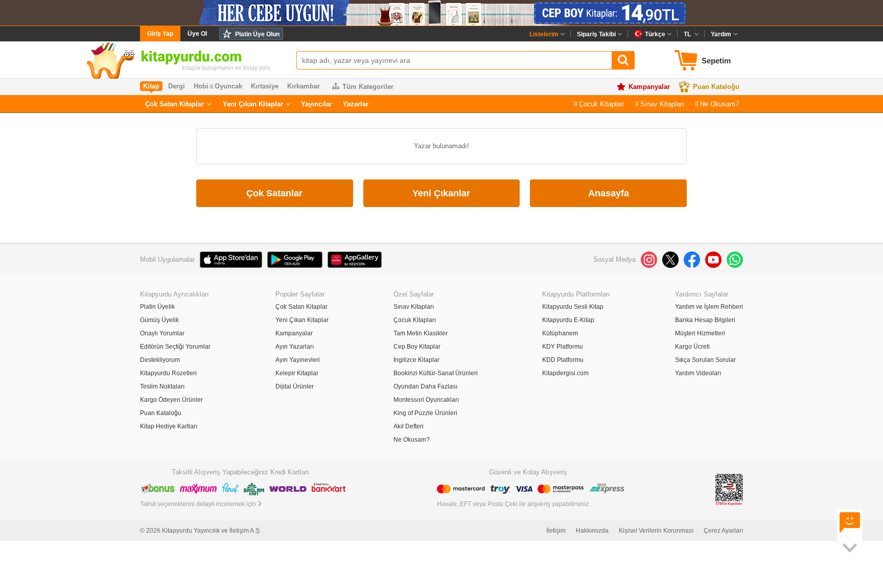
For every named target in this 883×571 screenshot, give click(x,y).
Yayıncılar (316, 104)
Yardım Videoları (698, 373)
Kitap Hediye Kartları (168, 426)
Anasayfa (608, 193)
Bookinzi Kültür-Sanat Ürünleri (435, 373)
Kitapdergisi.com (565, 373)
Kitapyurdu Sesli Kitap (572, 306)
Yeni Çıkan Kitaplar (253, 104)
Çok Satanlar (274, 193)
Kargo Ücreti (692, 346)
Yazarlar (355, 104)
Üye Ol (197, 33)
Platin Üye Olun (257, 34)
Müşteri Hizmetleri (700, 333)
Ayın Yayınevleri (297, 359)
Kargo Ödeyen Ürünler (171, 399)
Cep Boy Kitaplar (416, 346)
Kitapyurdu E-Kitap (568, 320)
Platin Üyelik (157, 306)
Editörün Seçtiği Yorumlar (175, 346)
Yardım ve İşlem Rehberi (709, 306)
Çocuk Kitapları (601, 104)
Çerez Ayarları (723, 530)
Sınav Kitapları (662, 104)
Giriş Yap (160, 33)
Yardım (721, 34)
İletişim (556, 530)
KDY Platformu (562, 346)
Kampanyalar (649, 86)
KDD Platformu (563, 359)
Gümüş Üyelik (159, 320)
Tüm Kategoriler (367, 86)
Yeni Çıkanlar (441, 193)
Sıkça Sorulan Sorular (705, 359)
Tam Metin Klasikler (420, 333)
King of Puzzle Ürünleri (425, 413)
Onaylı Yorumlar (162, 333)
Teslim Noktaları (162, 386)
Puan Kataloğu (716, 86)
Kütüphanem (560, 333)
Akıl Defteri (408, 426)
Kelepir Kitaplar (296, 373)
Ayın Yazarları (294, 346)
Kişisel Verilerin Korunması (656, 530)
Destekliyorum (160, 359)
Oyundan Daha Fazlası (425, 386)
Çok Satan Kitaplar (174, 104)
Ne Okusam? (719, 104)
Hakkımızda (592, 530)
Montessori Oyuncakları (426, 399)
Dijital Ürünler (294, 386)
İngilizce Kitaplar (416, 359)
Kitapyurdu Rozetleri (168, 373)
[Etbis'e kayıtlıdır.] (729, 489)
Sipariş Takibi (596, 34)
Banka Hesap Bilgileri (705, 320)
